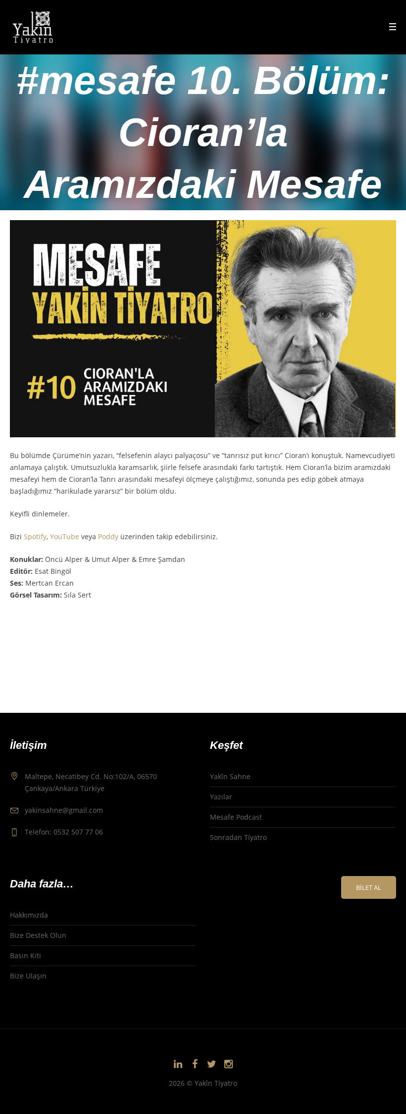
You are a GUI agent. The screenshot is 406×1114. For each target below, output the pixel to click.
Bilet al (368, 887)
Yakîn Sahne (230, 776)
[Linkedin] (178, 1064)
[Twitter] (211, 1064)
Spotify (35, 536)
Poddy (108, 536)
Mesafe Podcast (236, 817)
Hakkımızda (29, 915)
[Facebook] (195, 1064)
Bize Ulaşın (28, 975)
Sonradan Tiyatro (238, 837)
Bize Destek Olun (38, 935)
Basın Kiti (25, 955)
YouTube (64, 536)
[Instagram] (228, 1064)
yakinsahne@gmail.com (64, 810)
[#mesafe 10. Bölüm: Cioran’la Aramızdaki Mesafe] (203, 327)
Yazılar (221, 796)
